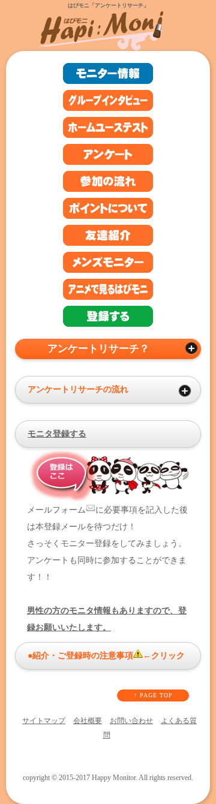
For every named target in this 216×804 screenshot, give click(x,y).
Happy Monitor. (114, 778)
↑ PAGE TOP (153, 695)
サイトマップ (43, 720)
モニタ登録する (57, 433)
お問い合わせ (131, 720)
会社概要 (87, 720)
